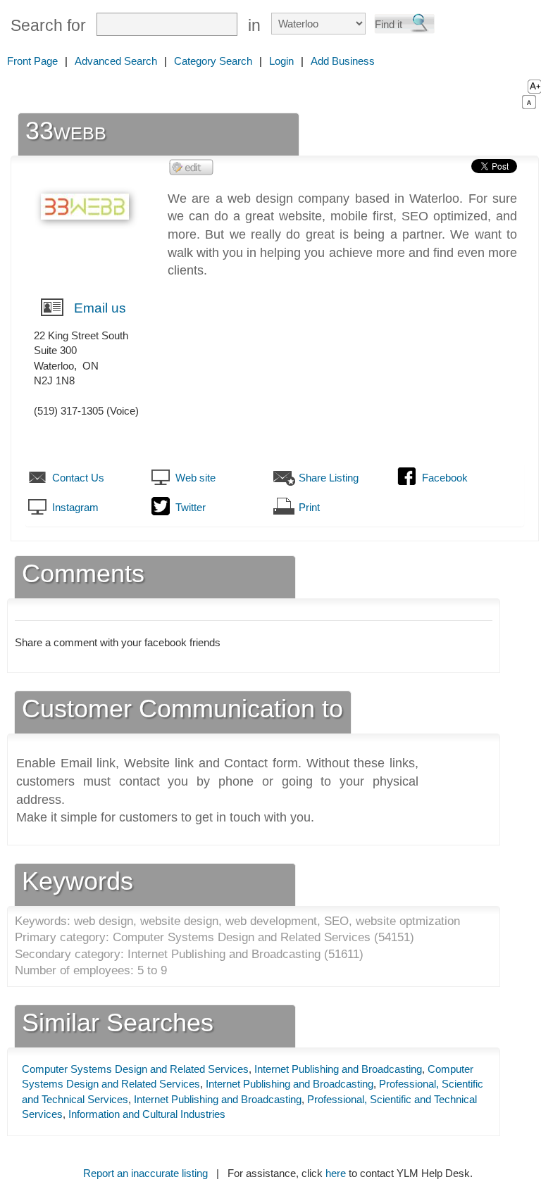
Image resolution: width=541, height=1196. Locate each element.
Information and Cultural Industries (146, 1114)
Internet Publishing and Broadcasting (338, 1069)
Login (281, 61)
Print (309, 507)
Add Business (343, 61)
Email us (100, 308)
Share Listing (329, 478)
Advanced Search (116, 61)
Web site (195, 478)
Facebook (445, 478)
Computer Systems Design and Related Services (135, 1069)
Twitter (190, 507)
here (335, 1173)
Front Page (32, 61)
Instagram (75, 507)
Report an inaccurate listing (145, 1173)
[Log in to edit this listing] (191, 166)
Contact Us (78, 478)
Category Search (213, 61)
